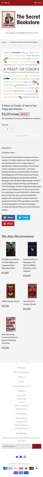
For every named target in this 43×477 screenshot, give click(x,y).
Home (4, 42)
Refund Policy (21, 418)
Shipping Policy (21, 428)
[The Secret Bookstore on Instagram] (25, 457)
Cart (39, 3)
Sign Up (37, 446)
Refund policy (21, 409)
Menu (7, 3)
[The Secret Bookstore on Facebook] (21, 457)
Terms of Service (21, 406)
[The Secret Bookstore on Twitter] (17, 457)
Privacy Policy (22, 422)
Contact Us (21, 399)
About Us (21, 395)
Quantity (5, 125)
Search (22, 402)
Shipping (17, 118)
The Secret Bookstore (22, 464)
